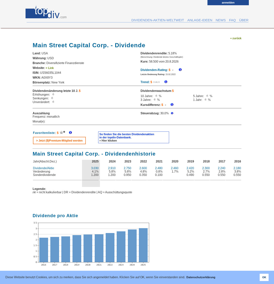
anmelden (228, 2)
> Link (50, 67)
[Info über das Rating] (178, 70)
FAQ (232, 20)
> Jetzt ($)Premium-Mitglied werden (59, 140)
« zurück (235, 38)
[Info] (164, 82)
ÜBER (243, 20)
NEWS (221, 20)
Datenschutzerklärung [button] (200, 277)
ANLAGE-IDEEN (199, 20)
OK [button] (264, 277)
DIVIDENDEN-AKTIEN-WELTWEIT (157, 20)
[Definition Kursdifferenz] (170, 104)
